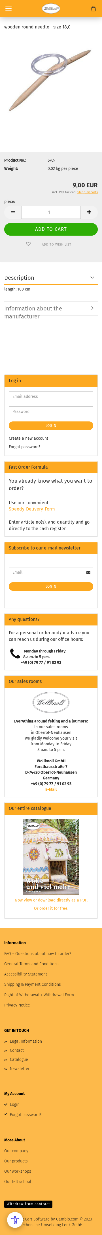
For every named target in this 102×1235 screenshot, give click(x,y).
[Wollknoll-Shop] (51, 8)
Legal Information (26, 1041)
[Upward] (86, 1226)
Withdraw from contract (28, 1204)
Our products (16, 1161)
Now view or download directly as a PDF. (51, 900)
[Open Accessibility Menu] (15, 1220)
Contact (17, 1050)
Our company (16, 1150)
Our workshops (17, 1171)
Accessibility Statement (25, 974)
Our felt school (17, 1181)
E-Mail (51, 789)
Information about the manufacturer (33, 310)
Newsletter (19, 1068)
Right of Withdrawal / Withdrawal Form (39, 995)
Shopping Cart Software (28, 1219)
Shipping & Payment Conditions (32, 984)
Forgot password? (24, 446)
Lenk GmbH (72, 1224)
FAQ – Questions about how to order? (37, 953)
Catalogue (19, 1059)
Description (19, 277)
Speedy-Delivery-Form (32, 509)
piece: (9, 201)
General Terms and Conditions (31, 964)
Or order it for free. (51, 908)
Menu (8, 8)
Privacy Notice (17, 1005)
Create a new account (28, 438)
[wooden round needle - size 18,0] (51, 78)
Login (51, 426)
